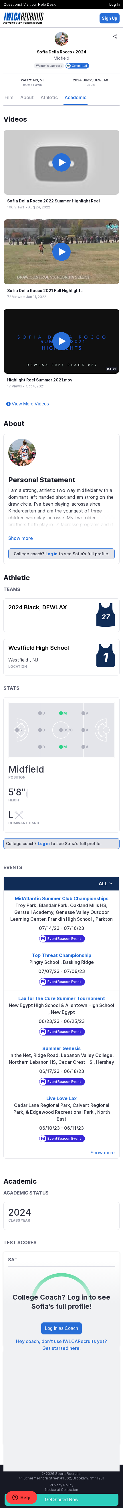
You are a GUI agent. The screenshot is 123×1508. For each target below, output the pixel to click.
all (103, 883)
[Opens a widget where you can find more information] (21, 1498)
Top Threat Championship (61, 955)
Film (9, 97)
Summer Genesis (61, 1048)
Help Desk (47, 4)
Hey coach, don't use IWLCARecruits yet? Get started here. (61, 1344)
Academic (75, 97)
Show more (20, 538)
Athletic (49, 97)
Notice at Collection (61, 1489)
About (27, 97)
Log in (51, 553)
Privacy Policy (62, 1485)
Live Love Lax (61, 1098)
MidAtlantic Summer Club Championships (61, 898)
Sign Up (109, 18)
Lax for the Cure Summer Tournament (61, 998)
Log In (114, 4)
